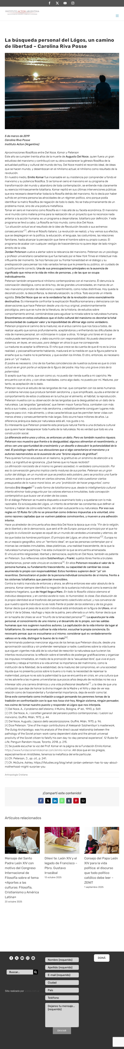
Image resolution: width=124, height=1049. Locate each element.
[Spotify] (33, 958)
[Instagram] (28, 958)
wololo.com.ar (32, 991)
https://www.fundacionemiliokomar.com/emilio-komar (38, 750)
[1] (6, 708)
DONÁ (102, 957)
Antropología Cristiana (16, 774)
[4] (6, 725)
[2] (6, 713)
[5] (6, 746)
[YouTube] (22, 958)
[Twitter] (17, 958)
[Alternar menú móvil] (117, 15)
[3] (6, 721)
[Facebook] (11, 958)
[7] (6, 762)
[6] (6, 758)
